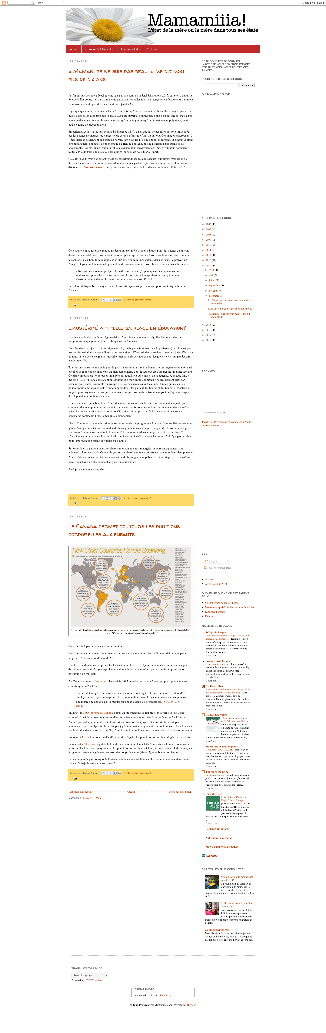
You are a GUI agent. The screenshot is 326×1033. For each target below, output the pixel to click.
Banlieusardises (214, 686)
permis (101, 681)
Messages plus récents (80, 791)
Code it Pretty (214, 794)
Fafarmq (209, 616)
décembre (214, 295)
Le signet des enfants (217, 829)
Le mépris (211, 775)
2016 (209, 330)
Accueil (73, 49)
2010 (209, 244)
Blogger (191, 1005)
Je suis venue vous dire (218, 664)
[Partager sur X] (111, 300)
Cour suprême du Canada (98, 712)
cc (170, 995)
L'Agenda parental (215, 611)
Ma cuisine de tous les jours (221, 746)
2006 (209, 224)
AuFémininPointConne (219, 838)
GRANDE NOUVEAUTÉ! (220, 749)
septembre (215, 285)
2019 (209, 340)
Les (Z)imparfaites (216, 715)
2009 (209, 239)
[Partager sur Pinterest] (119, 300)
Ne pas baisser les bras (217, 929)
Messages (211, 561)
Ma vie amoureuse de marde (222, 847)
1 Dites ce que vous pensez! (137, 772)
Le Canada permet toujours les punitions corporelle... (229, 301)
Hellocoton (221, 412)
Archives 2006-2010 (216, 584)
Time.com (90, 744)
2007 (209, 229)
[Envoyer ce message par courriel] (103, 300)
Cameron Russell (93, 167)
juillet (212, 280)
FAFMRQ (211, 856)
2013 (209, 260)
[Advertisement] (213, 489)
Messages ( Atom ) (93, 798)
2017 (209, 335)
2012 (209, 255)
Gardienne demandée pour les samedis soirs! (236, 904)
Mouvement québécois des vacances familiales (229, 607)
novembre (214, 290)
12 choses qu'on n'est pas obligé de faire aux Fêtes (234, 719)
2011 (209, 250)
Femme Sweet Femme (218, 661)
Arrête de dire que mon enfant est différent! (237, 878)
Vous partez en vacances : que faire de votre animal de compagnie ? (228, 637)
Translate (97, 980)
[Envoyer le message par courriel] (74, 305)
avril (212, 270)
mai (211, 275)
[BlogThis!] (107, 300)
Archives (151, 49)
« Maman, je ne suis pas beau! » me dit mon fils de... (229, 315)
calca (151, 995)
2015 (209, 324)
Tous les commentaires (218, 567)
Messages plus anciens (180, 791)
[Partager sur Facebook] (115, 300)
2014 (209, 265)
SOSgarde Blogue (216, 632)
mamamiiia (212, 412)
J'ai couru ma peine (217, 772)
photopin (163, 995)
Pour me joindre (130, 49)
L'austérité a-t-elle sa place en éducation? (127, 327)
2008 (209, 234)
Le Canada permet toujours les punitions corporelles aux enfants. (124, 530)
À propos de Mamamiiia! (100, 49)
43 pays (84, 737)
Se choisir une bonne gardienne (221, 603)
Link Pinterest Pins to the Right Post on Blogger (234, 798)
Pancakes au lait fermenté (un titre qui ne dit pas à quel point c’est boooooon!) (228, 691)
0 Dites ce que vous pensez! (137, 299)
